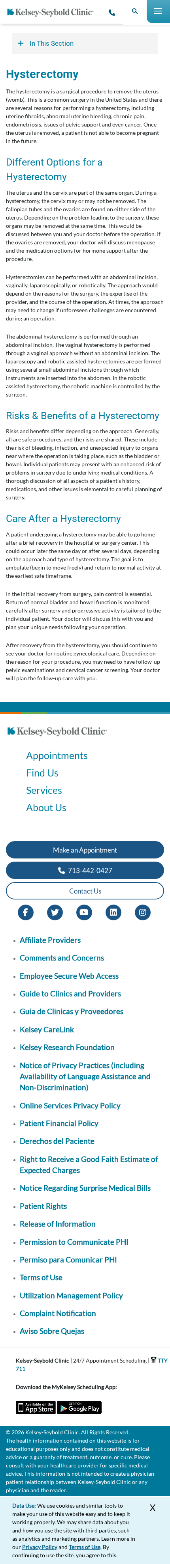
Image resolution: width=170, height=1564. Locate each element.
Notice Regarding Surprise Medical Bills (85, 1187)
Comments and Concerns (62, 957)
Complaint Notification (58, 1313)
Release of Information (58, 1223)
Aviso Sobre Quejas (52, 1330)
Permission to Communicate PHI (74, 1241)
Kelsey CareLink (47, 1029)
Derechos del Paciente (57, 1140)
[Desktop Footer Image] (57, 739)
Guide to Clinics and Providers (70, 993)
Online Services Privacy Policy (70, 1105)
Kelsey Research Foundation (67, 1047)
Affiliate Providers (50, 939)
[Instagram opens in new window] (143, 912)
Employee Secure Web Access (69, 975)
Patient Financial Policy (59, 1123)
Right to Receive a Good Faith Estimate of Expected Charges (89, 1164)
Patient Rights (43, 1205)
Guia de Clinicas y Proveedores (71, 1011)
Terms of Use (41, 1277)
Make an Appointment (85, 850)
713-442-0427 (89, 870)
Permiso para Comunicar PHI (68, 1259)
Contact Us (85, 891)
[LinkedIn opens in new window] (113, 912)
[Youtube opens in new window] (84, 912)
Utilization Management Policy (71, 1295)
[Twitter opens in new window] (55, 912)
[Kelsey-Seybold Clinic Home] (53, 13)
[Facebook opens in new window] (26, 912)
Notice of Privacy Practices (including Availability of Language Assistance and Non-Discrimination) (85, 1076)
